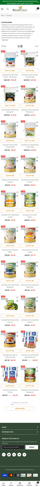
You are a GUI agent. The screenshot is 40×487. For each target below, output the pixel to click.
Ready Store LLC (30, 470)
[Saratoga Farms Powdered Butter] (10, 235)
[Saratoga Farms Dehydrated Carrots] (10, 200)
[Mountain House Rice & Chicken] (10, 375)
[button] (19, 46)
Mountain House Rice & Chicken (10, 391)
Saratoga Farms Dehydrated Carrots (10, 216)
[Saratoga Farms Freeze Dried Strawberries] (30, 94)
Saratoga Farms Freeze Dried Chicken (30, 181)
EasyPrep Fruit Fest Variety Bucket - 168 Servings (10, 76)
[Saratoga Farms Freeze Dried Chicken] (30, 165)
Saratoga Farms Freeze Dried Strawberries (30, 111)
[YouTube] (19, 454)
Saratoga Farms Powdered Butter (10, 251)
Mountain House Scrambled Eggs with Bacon (30, 356)
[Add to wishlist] (17, 52)
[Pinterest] (14, 454)
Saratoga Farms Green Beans (30, 216)
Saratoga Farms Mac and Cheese (30, 251)
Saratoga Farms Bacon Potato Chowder (10, 356)
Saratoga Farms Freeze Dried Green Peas (30, 286)
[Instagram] (9, 454)
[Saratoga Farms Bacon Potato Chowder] (10, 340)
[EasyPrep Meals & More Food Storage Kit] (10, 94)
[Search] (8, 9)
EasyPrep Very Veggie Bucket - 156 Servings (30, 146)
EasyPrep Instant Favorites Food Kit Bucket (30, 76)
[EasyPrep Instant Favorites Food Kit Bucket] (30, 59)
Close (38, 2)
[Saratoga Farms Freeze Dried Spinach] (30, 305)
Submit (32, 447)
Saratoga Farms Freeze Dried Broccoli (10, 321)
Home (2, 15)
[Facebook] (4, 454)
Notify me (30, 71)
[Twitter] (24, 454)
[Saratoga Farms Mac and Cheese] (30, 235)
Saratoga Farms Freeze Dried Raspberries (30, 391)
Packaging (9, 15)
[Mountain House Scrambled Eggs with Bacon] (30, 340)
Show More (20, 409)
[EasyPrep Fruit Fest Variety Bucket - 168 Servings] (10, 59)
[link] (11, 484)
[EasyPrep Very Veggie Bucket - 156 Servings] (30, 129)
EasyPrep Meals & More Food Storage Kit (10, 111)
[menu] (2, 9)
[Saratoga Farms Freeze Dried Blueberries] (10, 270)
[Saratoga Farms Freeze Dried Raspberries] (30, 375)
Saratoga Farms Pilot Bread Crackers (10, 181)
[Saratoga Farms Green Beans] (30, 200)
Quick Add (30, 351)
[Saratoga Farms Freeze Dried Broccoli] (10, 305)
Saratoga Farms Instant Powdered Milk (10, 146)
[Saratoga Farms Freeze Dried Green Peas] (30, 270)
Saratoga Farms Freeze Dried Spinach (30, 321)
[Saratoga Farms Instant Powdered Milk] (10, 129)
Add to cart (10, 71)
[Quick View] (17, 55)
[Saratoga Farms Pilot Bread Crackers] (10, 165)
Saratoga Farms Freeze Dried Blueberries (10, 286)
